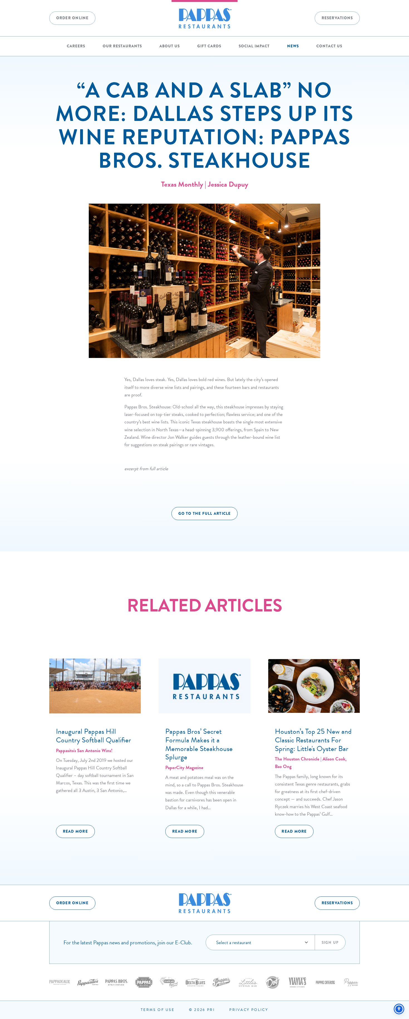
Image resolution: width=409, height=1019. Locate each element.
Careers (76, 46)
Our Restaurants (122, 46)
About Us (169, 46)
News (293, 46)
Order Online (72, 18)
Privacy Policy (248, 1010)
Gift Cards (209, 46)
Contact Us (329, 46)
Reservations (337, 18)
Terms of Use (157, 1010)
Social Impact (254, 46)
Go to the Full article (204, 513)
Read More (75, 831)
